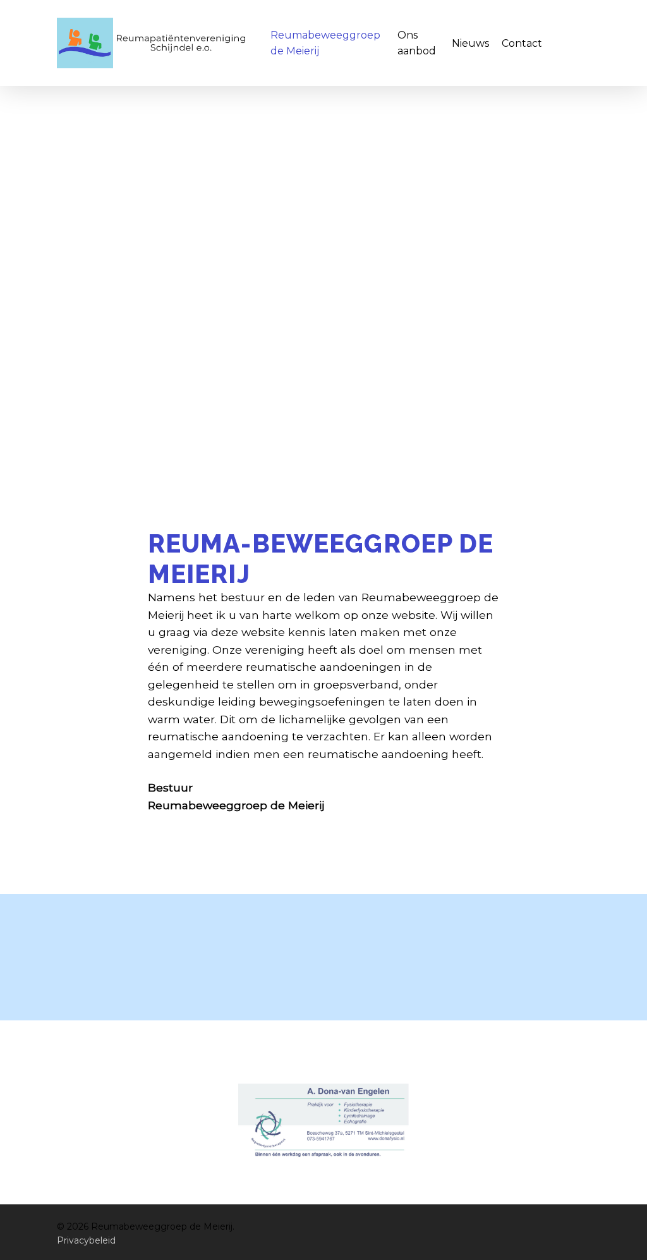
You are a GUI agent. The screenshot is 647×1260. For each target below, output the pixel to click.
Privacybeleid (86, 1240)
